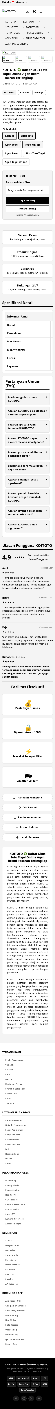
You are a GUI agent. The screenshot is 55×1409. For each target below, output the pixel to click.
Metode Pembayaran (15, 1125)
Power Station (12, 1190)
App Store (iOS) (13, 1301)
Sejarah (9, 1069)
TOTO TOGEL (12, 32)
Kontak (9, 1098)
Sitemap (9, 1103)
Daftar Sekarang (27, 208)
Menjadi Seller (12, 1245)
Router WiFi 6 (11, 1209)
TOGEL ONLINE (35, 32)
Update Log (11, 1329)
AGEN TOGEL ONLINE (16, 43)
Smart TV (10, 1214)
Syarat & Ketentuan (15, 1089)
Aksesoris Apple (13, 1223)
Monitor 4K (10, 1195)
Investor (9, 1274)
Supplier (9, 1279)
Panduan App (11, 1334)
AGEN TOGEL (33, 27)
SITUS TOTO (11, 27)
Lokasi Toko (11, 1093)
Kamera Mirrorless (14, 1219)
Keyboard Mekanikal (15, 1204)
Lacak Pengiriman (14, 1130)
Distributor (11, 1260)
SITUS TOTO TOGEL (36, 38)
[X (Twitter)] (31, 1398)
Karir (7, 1074)
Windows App (11, 1315)
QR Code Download (14, 1339)
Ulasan (8, 1158)
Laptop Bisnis (12, 1185)
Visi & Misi (10, 1065)
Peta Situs (37, 1371)
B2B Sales (10, 1250)
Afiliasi (8, 1240)
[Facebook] (16, 1398)
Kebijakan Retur (13, 1134)
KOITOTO (10, 21)
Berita (8, 1079)
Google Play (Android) (16, 1305)
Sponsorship (11, 1255)
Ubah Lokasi (37, 190)
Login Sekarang (27, 200)
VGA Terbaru (11, 1199)
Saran (8, 1163)
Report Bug (11, 1344)
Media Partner (12, 1264)
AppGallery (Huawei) (15, 1310)
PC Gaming (10, 1180)
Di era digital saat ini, (18, 866)
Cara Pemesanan (13, 1120)
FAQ (7, 1149)
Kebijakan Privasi (13, 1084)
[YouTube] (39, 1398)
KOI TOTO (28, 21)
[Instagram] (24, 1398)
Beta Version (11, 1325)
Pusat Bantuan (12, 1144)
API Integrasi (11, 1284)
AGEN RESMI (11, 38)
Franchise (10, 1269)
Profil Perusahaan (14, 1060)
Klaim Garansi (12, 1139)
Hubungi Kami (12, 1154)
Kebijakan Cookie (21, 1371)
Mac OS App (10, 1320)
